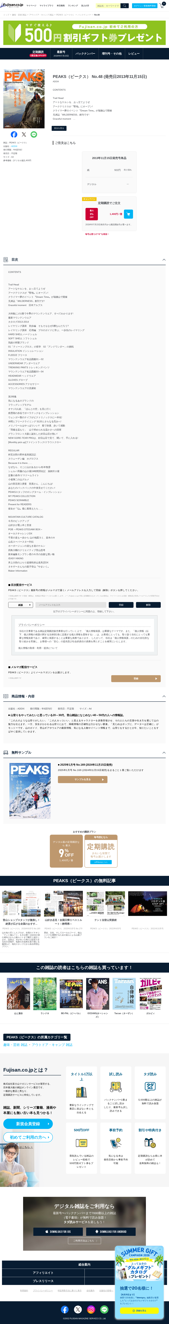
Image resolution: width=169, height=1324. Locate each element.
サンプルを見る (83, 779)
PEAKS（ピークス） (65, 15)
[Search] (124, 5)
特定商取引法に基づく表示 (70, 1290)
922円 (117, 170)
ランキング (73, 5)
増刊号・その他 (112, 53)
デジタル (91, 184)
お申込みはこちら (101, 862)
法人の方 (85, 5)
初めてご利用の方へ (28, 1137)
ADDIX (14, 146)
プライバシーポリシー (43, 1290)
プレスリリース (43, 1281)
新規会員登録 (28, 1124)
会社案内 (90, 1290)
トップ (6, 15)
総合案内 (84, 1264)
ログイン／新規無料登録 (145, 6)
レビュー (134, 53)
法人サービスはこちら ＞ (18, 1147)
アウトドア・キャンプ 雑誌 (41, 15)
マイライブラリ (46, 5)
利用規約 (24, 1290)
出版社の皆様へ (106, 1290)
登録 (136, 678)
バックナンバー (84, 15)
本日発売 (61, 5)
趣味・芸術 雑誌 (19, 15)
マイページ (31, 5)
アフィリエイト (43, 1272)
